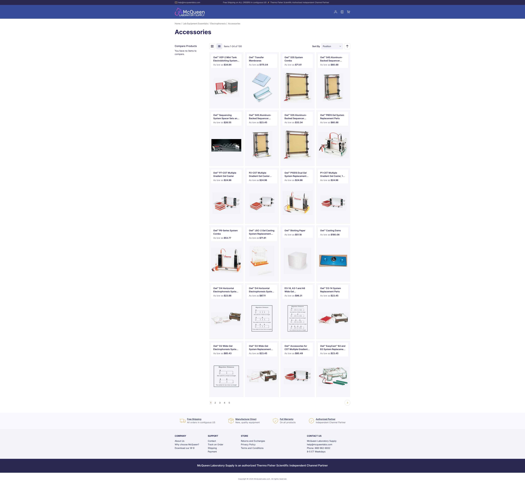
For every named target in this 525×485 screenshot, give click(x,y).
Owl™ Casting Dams (330, 230)
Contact (212, 441)
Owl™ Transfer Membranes (256, 59)
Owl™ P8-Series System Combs (225, 232)
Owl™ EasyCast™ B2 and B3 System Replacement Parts (332, 348)
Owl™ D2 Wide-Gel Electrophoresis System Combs (225, 348)
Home (177, 23)
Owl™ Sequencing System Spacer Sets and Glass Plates (226, 117)
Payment (212, 451)
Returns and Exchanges (253, 441)
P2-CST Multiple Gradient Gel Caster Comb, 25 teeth (259, 174)
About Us (179, 441)
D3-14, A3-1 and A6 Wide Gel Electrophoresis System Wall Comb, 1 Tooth (297, 290)
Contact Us (314, 436)
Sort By (316, 46)
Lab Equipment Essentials (195, 23)
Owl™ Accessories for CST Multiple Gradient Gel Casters (296, 348)
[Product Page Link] (226, 88)
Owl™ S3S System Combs (294, 59)
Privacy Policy (248, 444)
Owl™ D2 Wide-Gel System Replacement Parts (260, 348)
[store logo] (190, 12)
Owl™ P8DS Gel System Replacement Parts (332, 117)
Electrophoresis (218, 23)
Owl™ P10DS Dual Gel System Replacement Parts (296, 174)
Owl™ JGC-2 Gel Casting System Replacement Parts (261, 232)
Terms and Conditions (252, 448)
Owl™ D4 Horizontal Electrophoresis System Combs (261, 290)
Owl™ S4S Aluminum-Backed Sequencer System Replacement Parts (260, 117)
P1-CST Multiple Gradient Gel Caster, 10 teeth (332, 174)
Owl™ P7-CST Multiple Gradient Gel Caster (224, 174)
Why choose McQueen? (187, 444)
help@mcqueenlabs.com (189, 2)
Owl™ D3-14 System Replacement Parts (330, 290)
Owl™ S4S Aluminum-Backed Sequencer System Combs (331, 59)
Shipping (212, 448)
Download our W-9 (184, 448)
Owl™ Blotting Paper (295, 230)
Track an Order (215, 444)
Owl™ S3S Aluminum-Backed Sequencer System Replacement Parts (296, 117)
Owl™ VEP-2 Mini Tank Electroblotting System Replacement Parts (225, 59)
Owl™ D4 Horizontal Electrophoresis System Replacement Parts (225, 290)
